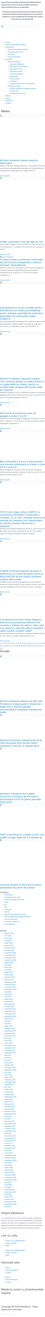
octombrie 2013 (10, 1138)
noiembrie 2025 (9, 955)
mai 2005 (7, 1207)
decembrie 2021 (10, 1045)
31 (12, 646)
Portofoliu (9, 59)
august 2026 (8, 933)
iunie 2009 (8, 1165)
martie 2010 (8, 1153)
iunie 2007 (8, 1194)
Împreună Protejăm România (16, 44)
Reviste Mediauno (14, 62)
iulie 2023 (7, 1021)
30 (10, 646)
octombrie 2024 (10, 987)
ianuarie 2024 (9, 1006)
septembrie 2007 (10, 1192)
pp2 (5, 907)
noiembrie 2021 (9, 1048)
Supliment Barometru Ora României (22, 83)
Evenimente (10, 47)
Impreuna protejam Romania (14, 899)
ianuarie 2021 (9, 1065)
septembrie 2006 (10, 1204)
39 (31, 646)
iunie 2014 (8, 1133)
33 (17, 646)
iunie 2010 (8, 1150)
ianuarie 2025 (9, 979)
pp (5, 904)
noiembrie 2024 (10, 984)
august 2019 (8, 1084)
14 (21, 643)
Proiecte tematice (14, 86)
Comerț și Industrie (16, 74)
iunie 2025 (8, 967)
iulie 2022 (7, 1038)
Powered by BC (7, 1314)
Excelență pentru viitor (16, 52)
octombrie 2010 (10, 1148)
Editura (8, 96)
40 (33, 646)
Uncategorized (9, 924)
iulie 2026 (7, 936)
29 (8, 646)
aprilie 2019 (8, 1089)
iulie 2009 (7, 1163)
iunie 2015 (8, 1116)
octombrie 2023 (10, 1014)
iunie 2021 (8, 1058)
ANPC (8, 1245)
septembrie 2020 (10, 1070)
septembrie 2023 (10, 1016)
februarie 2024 (9, 1004)
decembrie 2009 (10, 1155)
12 (16, 643)
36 (24, 646)
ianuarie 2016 (9, 1109)
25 (44, 643)
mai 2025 (7, 970)
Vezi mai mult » (5, 176)
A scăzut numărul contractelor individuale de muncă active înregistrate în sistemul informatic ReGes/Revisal (21, 262)
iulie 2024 (7, 992)
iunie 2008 (8, 1185)
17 (27, 643)
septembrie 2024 (10, 989)
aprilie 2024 (8, 999)
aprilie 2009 (8, 1167)
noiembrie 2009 (10, 1158)
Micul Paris (14, 76)
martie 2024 (8, 1001)
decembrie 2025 (10, 953)
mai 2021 (7, 1060)
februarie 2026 (9, 948)
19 (31, 643)
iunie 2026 (8, 938)
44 (42, 646)
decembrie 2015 (10, 1111)
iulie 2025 (7, 965)
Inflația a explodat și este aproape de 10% (21, 241)
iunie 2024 (8, 994)
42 (38, 646)
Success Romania (14, 57)
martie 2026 (8, 945)
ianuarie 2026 (9, 950)
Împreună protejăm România (18, 49)
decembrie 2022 (10, 1031)
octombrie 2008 (10, 1177)
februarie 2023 (9, 1028)
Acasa (8, 42)
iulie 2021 (7, 1055)
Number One (14, 91)
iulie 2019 (7, 1087)
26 (1, 646)
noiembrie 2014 (9, 1126)
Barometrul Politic (16, 69)
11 (14, 643)
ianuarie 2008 (9, 1189)
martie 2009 (8, 1170)
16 (25, 643)
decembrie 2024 (10, 982)
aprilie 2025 (8, 972)
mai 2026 (7, 940)
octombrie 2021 (9, 1050)
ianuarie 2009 (9, 1172)
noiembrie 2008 (10, 1175)
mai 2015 (7, 1119)
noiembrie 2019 (9, 1080)
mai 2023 (7, 1023)
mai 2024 (7, 997)
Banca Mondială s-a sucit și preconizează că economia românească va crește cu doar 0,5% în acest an (22, 464)
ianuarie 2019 (9, 1094)
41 (35, 646)
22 (37, 643)
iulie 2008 (7, 1182)
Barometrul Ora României (19, 66)
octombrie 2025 (10, 958)
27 (3, 646)
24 (42, 643)
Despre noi (9, 101)
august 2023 (8, 1019)
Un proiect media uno (12, 921)
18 (28, 643)
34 (19, 646)
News (8, 98)
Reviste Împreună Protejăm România (23, 88)
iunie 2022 (8, 1040)
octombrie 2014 (10, 1128)
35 (21, 646)
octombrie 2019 (10, 1082)
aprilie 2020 (8, 1077)
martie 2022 (8, 1043)
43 (40, 646)
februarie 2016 (9, 1106)
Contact (8, 103)
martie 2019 (8, 1092)
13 (18, 643)
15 (22, 643)
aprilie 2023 (8, 1026)
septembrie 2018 (10, 1097)
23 (39, 643)
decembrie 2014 (10, 1124)
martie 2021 (8, 1063)
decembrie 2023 (10, 1009)
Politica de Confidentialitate (15, 1241)
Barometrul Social (16, 71)
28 (5, 646)
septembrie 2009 (10, 1160)
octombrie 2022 (10, 1036)
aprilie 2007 (8, 1197)
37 (26, 646)
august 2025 (8, 962)
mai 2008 (7, 1187)
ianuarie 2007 (9, 1199)
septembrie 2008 (10, 1180)
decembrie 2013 (10, 1136)
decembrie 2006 (10, 1202)
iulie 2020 (7, 1072)
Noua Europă (14, 79)
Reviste (7, 912)
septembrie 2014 (10, 1131)
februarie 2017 (9, 1104)
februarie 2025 (9, 977)
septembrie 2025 (10, 960)
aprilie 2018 (8, 1099)
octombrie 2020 (10, 1067)
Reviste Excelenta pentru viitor (15, 914)
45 (1, 648)
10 (13, 643)
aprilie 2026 (8, 943)
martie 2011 (8, 1143)
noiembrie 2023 (10, 1011)
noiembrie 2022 (9, 1033)
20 (33, 643)
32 (14, 646)
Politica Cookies (11, 1243)
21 (35, 643)
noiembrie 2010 (9, 1145)
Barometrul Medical (17, 64)
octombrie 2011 (9, 1141)
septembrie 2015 (10, 1114)
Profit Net (11, 54)
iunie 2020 (8, 1075)
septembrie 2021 (10, 1053)
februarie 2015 (9, 1121)
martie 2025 (8, 975)
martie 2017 (8, 1102)
